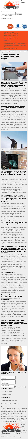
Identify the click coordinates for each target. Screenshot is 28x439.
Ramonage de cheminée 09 (11, 35)
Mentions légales (18, 437)
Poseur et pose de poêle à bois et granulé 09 (15, 43)
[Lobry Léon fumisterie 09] (11, 5)
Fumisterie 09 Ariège (9, 32)
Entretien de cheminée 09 (10, 48)
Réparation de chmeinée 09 (11, 33)
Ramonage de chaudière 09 (11, 42)
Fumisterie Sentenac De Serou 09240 (10, 408)
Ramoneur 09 (7, 40)
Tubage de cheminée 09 (10, 37)
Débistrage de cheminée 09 (11, 38)
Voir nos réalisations (6, 53)
